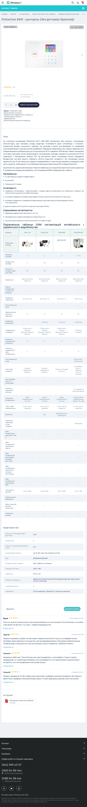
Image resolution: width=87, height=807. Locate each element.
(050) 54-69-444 (12, 770)
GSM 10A (27, 232)
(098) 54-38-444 (11, 778)
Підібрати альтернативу (29, 105)
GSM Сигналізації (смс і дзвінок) (44, 14)
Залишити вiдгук (72, 609)
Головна (4, 14)
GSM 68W (61, 232)
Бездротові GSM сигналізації (69, 14)
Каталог (13, 14)
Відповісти (9, 628)
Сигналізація (24, 14)
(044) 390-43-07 (11, 764)
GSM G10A (44, 232)
